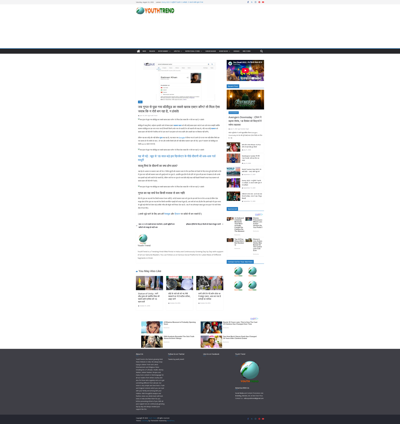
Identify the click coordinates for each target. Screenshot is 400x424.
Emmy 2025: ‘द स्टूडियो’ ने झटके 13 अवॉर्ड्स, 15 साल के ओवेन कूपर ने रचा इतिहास (252, 183)
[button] (169, 51)
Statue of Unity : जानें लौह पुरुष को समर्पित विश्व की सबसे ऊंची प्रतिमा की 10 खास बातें (149, 297)
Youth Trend (153, 115)
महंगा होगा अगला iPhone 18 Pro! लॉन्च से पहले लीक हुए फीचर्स (251, 146)
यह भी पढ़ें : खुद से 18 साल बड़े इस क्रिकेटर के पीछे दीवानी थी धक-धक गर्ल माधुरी (176, 158)
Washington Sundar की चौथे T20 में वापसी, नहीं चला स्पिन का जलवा (251, 158)
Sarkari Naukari (210, 51)
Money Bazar (223, 51)
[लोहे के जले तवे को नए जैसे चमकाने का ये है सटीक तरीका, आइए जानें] (179, 277)
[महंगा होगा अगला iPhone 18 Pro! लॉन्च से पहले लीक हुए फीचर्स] (233, 147)
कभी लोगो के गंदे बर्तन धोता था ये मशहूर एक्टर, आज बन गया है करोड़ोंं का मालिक (209, 296)
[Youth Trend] (138, 51)
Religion (152, 51)
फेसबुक (167, 213)
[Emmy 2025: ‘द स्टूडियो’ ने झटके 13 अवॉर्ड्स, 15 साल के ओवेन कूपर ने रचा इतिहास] (233, 184)
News (144, 51)
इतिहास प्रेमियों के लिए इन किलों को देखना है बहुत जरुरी (203, 224)
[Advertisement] (200, 32)
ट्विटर (177, 213)
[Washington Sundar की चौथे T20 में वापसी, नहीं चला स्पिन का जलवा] (233, 160)
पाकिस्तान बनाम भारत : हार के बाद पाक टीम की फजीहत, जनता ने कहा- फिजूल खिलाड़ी (252, 196)
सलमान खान (178, 125)
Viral (140, 102)
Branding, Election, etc (242, 396)
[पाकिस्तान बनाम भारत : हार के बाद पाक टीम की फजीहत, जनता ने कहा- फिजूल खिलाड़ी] (233, 198)
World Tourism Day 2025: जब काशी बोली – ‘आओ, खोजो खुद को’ (180, 2)
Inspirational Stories (192, 51)
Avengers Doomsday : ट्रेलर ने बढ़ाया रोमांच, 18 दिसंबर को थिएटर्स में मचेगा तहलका (245, 120)
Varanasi (236, 51)
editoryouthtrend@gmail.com (254, 398)
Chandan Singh (244, 129)
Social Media (239, 393)
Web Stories (247, 51)
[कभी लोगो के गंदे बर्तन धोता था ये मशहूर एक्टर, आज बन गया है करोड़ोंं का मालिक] (209, 277)
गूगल (160, 137)
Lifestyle (177, 51)
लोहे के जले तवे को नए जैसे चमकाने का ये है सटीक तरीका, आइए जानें (179, 296)
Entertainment (163, 51)
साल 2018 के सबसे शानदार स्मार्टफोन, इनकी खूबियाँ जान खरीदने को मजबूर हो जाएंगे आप (157, 226)
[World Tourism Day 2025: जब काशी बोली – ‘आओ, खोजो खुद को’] (233, 172)
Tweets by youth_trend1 (176, 359)
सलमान (213, 128)
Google (182, 137)
